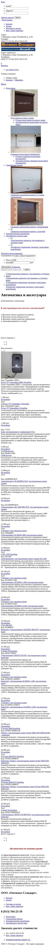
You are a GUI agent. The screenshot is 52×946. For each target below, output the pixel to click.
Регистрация (7, 20)
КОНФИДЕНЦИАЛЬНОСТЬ (18, 940)
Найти (27, 270)
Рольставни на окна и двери (22, 118)
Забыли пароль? (7, 18)
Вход (3, 2)
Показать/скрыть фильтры (11, 253)
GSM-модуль (6, 455)
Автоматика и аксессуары (16, 236)
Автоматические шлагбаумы (17, 234)
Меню (3, 84)
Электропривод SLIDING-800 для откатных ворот (22, 535)
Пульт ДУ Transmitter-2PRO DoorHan (16, 382)
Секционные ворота (14, 165)
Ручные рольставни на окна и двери (30, 120)
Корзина (9, 80)
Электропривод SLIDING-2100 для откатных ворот (22, 606)
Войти (18, 18)
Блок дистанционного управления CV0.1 (18, 432)
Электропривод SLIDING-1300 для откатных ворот (22, 582)
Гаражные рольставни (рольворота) (25, 154)
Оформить (19, 80)
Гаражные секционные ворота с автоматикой (29, 227)
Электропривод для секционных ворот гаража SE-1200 (24, 559)
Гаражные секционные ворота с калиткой (28, 231)
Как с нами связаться (14, 935)
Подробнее (5, 399)
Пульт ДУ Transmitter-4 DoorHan (14, 408)
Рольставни (10, 88)
